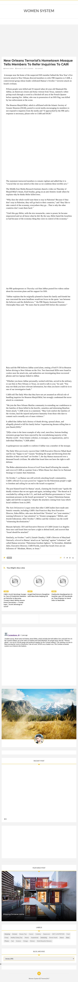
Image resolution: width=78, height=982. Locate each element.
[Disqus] (39, 657)
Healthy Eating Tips (16, 937)
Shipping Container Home (13, 914)
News (9, 557)
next (6, 819)
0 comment (39, 68)
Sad (12, 941)
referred (18, 540)
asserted (62, 529)
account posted (27, 481)
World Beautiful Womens (44, 941)
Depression (46, 934)
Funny (6, 937)
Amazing (7, 934)
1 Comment (30, 68)
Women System (39, 10)
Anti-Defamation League (20, 508)
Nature (62, 937)
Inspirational (34, 937)
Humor (27, 937)
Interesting (44, 937)
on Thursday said (31, 288)
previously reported (27, 451)
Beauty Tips (23, 934)
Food (68, 934)
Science (18, 941)
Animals (14, 934)
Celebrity (38, 934)
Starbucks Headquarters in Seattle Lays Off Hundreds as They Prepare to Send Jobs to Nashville (61, 597)
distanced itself (34, 467)
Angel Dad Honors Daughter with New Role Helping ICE (39, 595)
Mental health (53, 937)
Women (32, 941)
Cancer (31, 934)
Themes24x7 (45, 978)
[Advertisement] (39, 41)
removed (13, 470)
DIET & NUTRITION (58, 934)
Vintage (25, 941)
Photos (7, 941)
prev (4, 819)
